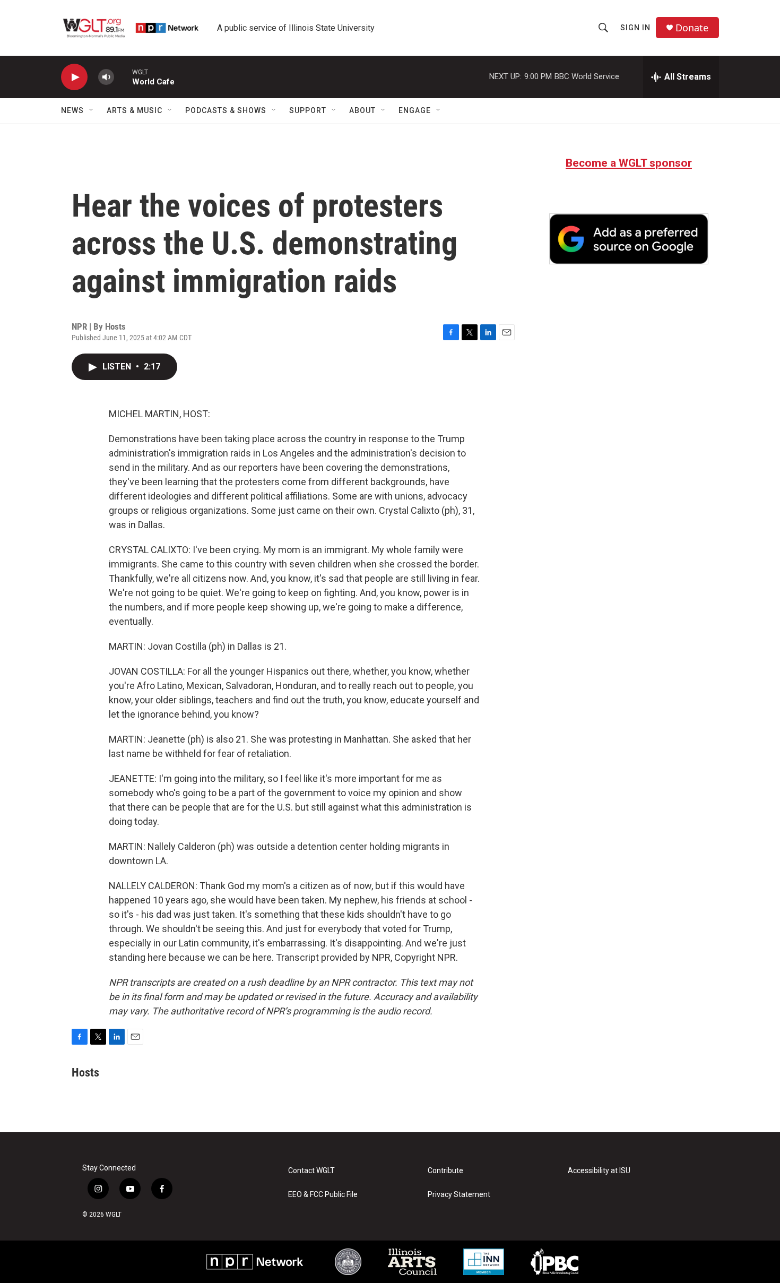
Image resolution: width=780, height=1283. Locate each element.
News (72, 110)
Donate (691, 27)
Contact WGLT (311, 1171)
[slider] (123, 76)
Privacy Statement (459, 1195)
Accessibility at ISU (599, 1171)
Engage (414, 110)
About (362, 110)
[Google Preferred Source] (629, 239)
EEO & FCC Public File (323, 1195)
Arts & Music (134, 110)
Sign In (635, 27)
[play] (74, 77)
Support (307, 110)
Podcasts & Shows (225, 110)
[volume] (106, 77)
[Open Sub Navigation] (92, 110)
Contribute (445, 1171)
